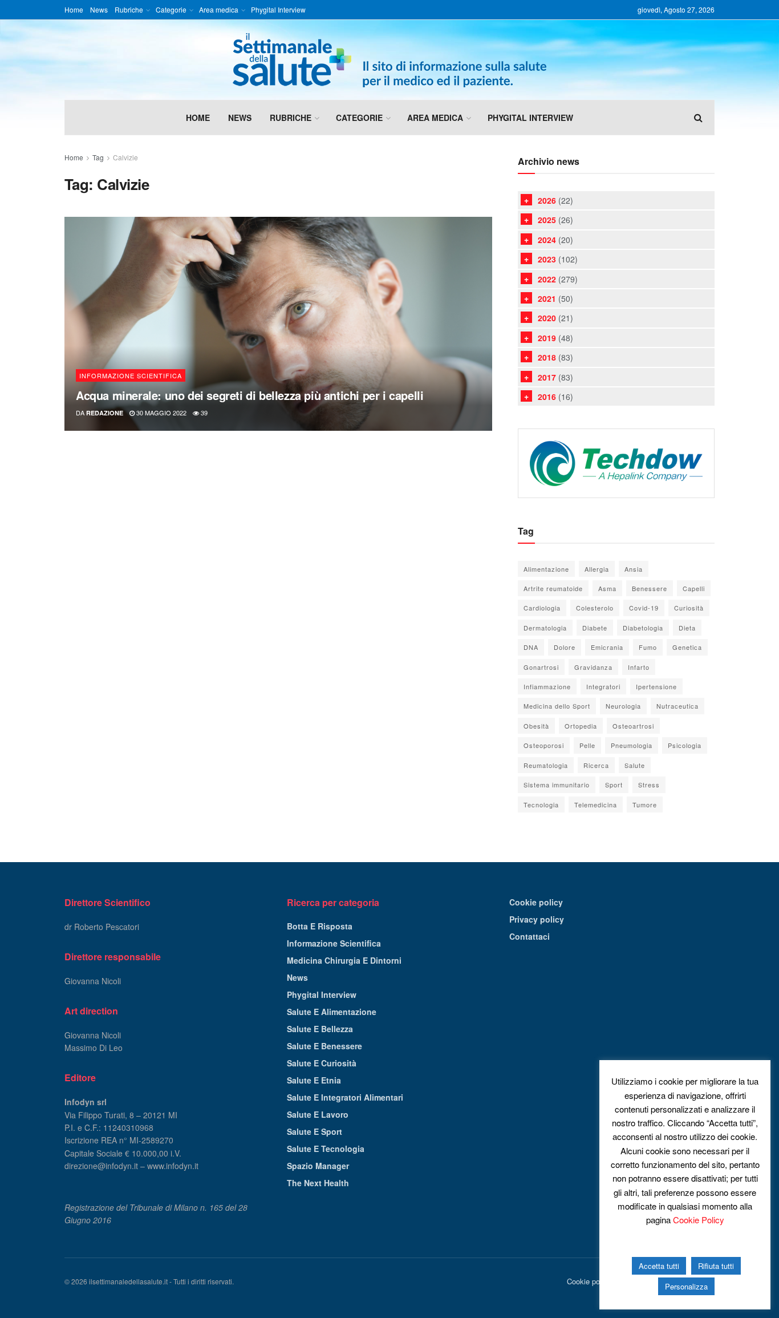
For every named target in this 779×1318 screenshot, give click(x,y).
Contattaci (529, 936)
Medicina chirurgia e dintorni (344, 960)
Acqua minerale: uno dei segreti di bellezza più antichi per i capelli (249, 395)
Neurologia (623, 705)
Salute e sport (314, 1131)
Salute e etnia (314, 1080)
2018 (547, 357)
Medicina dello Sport (557, 705)
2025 (547, 219)
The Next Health (318, 1182)
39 (203, 412)
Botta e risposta (319, 926)
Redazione (104, 413)
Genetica (687, 647)
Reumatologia (546, 765)
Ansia (633, 568)
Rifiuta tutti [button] (716, 1265)
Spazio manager (318, 1165)
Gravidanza (593, 667)
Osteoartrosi (633, 725)
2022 (547, 279)
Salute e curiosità (321, 1063)
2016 (547, 396)
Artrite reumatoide (553, 588)
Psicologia (684, 745)
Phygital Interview (278, 9)
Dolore (564, 647)
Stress (649, 784)
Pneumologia (631, 745)
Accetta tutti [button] (659, 1265)
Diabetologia (643, 627)
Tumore (644, 804)
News (99, 9)
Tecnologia (541, 804)
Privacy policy (536, 919)
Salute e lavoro (317, 1114)
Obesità (536, 725)
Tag (98, 157)
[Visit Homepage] (389, 60)
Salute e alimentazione (331, 1011)
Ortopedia (581, 725)
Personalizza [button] (686, 1286)
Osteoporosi (544, 745)
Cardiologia (542, 607)
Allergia (597, 568)
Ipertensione (656, 686)
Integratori (603, 686)
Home (73, 9)
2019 (547, 337)
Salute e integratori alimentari (345, 1097)
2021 (547, 298)
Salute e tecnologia (325, 1148)
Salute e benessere (324, 1046)
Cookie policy (536, 902)
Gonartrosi (541, 667)
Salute (634, 765)
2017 (547, 377)
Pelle (587, 745)
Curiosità (689, 607)
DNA (531, 647)
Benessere (649, 588)
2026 (547, 200)
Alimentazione (546, 568)
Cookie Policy (698, 1220)
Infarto (639, 667)
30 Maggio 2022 (160, 412)
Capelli (694, 588)
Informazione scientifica (130, 375)
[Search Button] (698, 117)
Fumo (648, 647)
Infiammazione (547, 686)
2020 (547, 318)
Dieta (687, 627)
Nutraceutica (677, 705)
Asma (607, 588)
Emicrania (607, 647)
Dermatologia (545, 627)
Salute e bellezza (320, 1028)
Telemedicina (595, 804)
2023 (547, 259)
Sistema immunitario (557, 784)
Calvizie (125, 157)
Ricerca (596, 765)
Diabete (594, 627)
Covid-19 (644, 607)
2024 (547, 239)
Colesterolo (595, 607)
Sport (614, 784)
